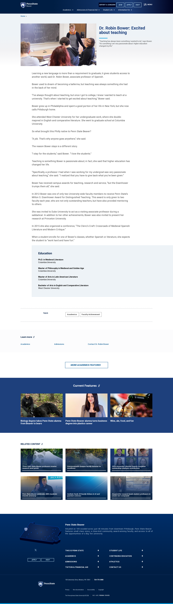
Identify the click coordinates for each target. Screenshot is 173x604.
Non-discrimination (78, 589)
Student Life (108, 10)
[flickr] (40, 550)
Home (23, 16)
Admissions (59, 344)
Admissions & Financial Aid (87, 10)
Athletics (114, 562)
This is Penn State (74, 551)
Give (120, 5)
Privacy (67, 589)
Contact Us (115, 567)
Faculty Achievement (91, 314)
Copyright (101, 589)
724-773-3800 (98, 580)
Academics (67, 10)
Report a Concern (107, 5)
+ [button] (98, 550)
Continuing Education (120, 556)
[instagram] (50, 550)
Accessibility (91, 589)
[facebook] (30, 550)
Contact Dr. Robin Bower (98, 344)
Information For (124, 10)
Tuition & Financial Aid (76, 567)
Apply (129, 5)
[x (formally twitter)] (36, 550)
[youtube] (45, 550)
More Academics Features (85, 365)
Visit (137, 5)
